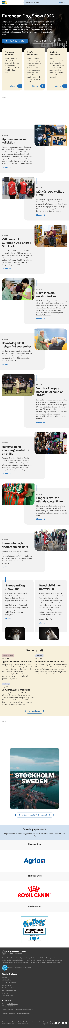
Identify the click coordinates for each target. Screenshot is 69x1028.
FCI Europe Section (7, 995)
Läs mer (5, 167)
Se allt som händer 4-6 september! (34, 815)
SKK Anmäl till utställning (9, 982)
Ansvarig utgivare (45, 1022)
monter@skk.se (25, 1013)
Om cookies (52, 1022)
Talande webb (14, 1022)
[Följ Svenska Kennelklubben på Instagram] (59, 1023)
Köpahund (5, 993)
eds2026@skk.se (12, 1004)
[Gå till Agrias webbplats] (34, 860)
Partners (4, 977)
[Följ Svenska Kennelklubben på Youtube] (63, 1023)
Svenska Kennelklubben (9, 990)
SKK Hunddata (6, 980)
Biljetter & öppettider (15, 41)
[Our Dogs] (34, 929)
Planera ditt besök (42, 41)
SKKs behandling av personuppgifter (24, 1022)
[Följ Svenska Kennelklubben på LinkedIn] (66, 1023)
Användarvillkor (37, 1022)
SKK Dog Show (6, 985)
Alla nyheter (34, 711)
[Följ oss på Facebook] (56, 1023)
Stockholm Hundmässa (9, 988)
